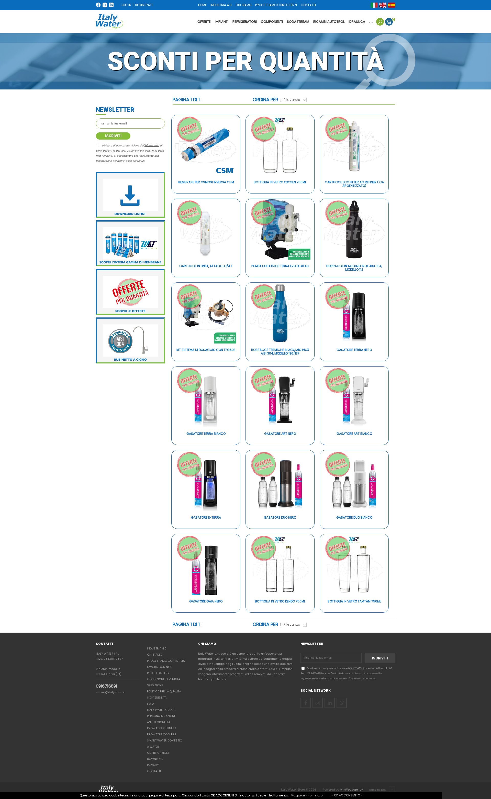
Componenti (272, 21)
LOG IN (126, 5)
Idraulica (357, 21)
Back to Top (377, 790)
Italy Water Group (161, 710)
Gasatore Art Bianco (354, 434)
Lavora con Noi (159, 667)
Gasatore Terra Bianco (206, 434)
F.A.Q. (150, 704)
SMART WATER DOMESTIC (164, 740)
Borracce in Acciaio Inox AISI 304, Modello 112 (354, 268)
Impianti (221, 21)
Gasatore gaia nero (205, 601)
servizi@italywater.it (110, 692)
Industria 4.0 (156, 648)
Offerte (204, 21)
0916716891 (106, 686)
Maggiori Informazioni (308, 795)
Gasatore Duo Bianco (354, 518)
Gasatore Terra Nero (354, 350)
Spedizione (155, 685)
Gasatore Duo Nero (280, 518)
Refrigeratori (244, 21)
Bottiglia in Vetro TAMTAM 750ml (354, 601)
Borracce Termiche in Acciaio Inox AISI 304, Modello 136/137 (280, 352)
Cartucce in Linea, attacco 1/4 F (205, 266)
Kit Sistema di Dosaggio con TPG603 (206, 350)
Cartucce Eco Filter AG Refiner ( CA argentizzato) (354, 184)
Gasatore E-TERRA (206, 518)
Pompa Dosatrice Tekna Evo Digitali (280, 266)
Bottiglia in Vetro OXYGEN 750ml (280, 182)
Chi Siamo (154, 655)
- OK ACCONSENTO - (347, 795)
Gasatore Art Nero (280, 434)
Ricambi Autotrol (328, 21)
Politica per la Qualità (164, 691)
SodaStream (298, 21)
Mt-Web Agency (351, 789)
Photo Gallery (158, 673)
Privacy (153, 765)
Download (155, 759)
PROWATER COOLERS (161, 734)
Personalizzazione (161, 716)
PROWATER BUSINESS (161, 728)
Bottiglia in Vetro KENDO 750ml (280, 601)
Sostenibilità (156, 697)
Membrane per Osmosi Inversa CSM (206, 182)
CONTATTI (308, 5)
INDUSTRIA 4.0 (221, 5)
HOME (202, 5)
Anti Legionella (158, 722)
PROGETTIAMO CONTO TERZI (276, 5)
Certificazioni (158, 753)
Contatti (154, 771)
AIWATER (153, 747)
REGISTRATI (143, 5)
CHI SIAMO (243, 5)
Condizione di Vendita (163, 679)
